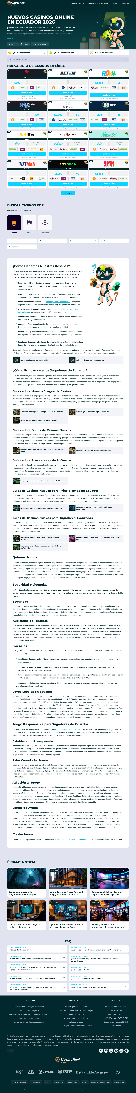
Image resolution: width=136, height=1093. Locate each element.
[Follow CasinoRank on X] (111, 1051)
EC (9, 1051)
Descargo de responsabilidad (116, 1022)
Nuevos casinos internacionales (76, 1018)
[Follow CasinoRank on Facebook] (101, 1051)
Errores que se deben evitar (76, 1006)
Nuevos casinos (77, 3)
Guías (115, 3)
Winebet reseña (27, 96)
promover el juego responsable (67, 729)
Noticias (125, 3)
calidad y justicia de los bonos (58, 302)
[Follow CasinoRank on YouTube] (116, 1051)
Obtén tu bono (27, 92)
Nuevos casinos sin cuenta (28, 1018)
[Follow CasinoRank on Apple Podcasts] (126, 1051)
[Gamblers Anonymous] (31, 1072)
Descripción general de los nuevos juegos (76, 1010)
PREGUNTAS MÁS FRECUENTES (115, 1018)
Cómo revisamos (116, 1010)
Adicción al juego (76, 1022)
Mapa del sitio (110, 1090)
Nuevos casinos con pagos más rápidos (29, 1006)
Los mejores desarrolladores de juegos (76, 1026)
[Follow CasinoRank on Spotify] (121, 1051)
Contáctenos (116, 1026)
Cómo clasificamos (115, 1014)
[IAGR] (19, 1072)
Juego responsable (76, 1014)
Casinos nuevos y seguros (28, 1010)
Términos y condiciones (83, 1090)
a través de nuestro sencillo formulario (70, 839)
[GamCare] (46, 1072)
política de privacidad (55, 1090)
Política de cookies (27, 1090)
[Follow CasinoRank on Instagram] (106, 1051)
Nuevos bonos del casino (98, 3)
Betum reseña (68, 96)
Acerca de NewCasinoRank (116, 1006)
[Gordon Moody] (65, 1072)
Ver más (67, 193)
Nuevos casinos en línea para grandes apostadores (28, 1014)
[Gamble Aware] (93, 1072)
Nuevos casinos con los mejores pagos (28, 1022)
